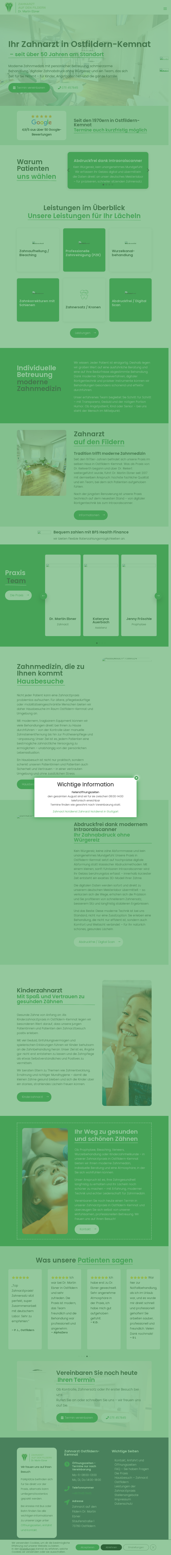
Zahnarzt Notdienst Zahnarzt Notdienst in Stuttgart (85, 811)
